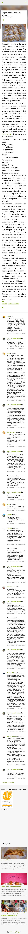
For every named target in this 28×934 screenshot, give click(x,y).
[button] (3, 20)
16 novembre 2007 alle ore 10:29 (16, 708)
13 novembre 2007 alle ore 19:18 (16, 499)
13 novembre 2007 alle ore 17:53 (16, 471)
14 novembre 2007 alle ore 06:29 (16, 510)
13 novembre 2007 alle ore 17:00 (16, 400)
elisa (8, 316)
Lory (8, 353)
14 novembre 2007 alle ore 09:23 (16, 544)
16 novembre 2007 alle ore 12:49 (16, 765)
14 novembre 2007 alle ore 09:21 (16, 523)
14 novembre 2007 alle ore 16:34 (16, 597)
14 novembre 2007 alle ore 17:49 (16, 613)
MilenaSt (9, 528)
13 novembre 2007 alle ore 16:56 (16, 348)
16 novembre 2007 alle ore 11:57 (16, 731)
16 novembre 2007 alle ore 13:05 (16, 778)
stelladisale (10, 586)
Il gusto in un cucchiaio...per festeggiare (11, 886)
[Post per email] (3, 302)
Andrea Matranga (12, 673)
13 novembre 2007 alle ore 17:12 (16, 427)
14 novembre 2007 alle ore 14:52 (16, 582)
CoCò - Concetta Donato (14, 338)
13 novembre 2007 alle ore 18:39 (16, 487)
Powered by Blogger (15, 932)
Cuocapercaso (11, 432)
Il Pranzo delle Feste (6, 860)
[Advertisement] (14, 827)
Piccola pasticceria (14, 303)
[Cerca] (26, 2)
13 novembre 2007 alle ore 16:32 (16, 334)
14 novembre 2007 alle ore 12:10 (16, 561)
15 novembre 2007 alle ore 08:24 (16, 668)
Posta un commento (8, 782)
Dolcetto (9, 514)
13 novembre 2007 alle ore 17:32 (16, 446)
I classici (4, 303)
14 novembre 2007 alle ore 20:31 (16, 645)
